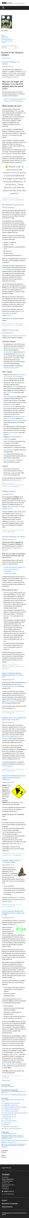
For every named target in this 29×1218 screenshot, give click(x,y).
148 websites (5, 1124)
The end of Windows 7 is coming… (14, 537)
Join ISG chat (4, 36)
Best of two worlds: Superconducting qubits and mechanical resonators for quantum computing (13, 1146)
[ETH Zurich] (7, 3)
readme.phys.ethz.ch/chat (11, 367)
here (20, 118)
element (9, 483)
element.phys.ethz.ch (14, 348)
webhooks (13, 437)
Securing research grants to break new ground (14, 1140)
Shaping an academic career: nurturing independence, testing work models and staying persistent (12, 1137)
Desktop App (11, 404)
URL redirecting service (10, 460)
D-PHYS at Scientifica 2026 (8, 1133)
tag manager (8, 450)
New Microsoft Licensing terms (13, 205)
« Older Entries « (6, 58)
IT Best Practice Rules (10, 573)
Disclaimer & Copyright (10, 1203)
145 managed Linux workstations (10, 1103)
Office (16, 323)
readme (6, 647)
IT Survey (3, 42)
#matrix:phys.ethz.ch (16, 480)
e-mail (18, 897)
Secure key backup (9, 406)
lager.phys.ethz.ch (7, 508)
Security (12, 198)
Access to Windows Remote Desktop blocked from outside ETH (12, 675)
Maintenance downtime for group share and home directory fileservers (13, 777)
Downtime (21, 530)
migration (7, 198)
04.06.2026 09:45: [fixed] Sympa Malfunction (13, 1094)
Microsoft (12, 323)
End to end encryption (10, 396)
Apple (8, 325)
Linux (20, 484)
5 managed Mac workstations (9, 1105)
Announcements (11, 484)
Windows (17, 198)
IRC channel (9, 901)
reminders (15, 432)
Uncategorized (20, 769)
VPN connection (10, 701)
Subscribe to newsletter (6, 39)
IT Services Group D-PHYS (19, 3)
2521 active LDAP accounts (9, 1120)
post (18, 920)
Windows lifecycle (13, 77)
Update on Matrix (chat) (10, 330)
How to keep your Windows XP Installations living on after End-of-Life (13, 913)
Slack (20, 437)
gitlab (10, 432)
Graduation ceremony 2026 (9, 1142)
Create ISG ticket (5, 38)
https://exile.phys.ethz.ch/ (9, 1064)
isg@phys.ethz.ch (7, 315)
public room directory (16, 420)
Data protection (7, 1207)
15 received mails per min (8, 1117)
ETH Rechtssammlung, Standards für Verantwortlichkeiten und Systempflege (14, 569)
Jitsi (5, 454)
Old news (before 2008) (6, 41)
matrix (13, 483)
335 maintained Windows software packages (13, 1107)
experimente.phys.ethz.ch (14, 506)
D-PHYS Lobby (10, 392)
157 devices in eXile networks (9, 1126)
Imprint (4, 1200)
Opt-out (14, 386)
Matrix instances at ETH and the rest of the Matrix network (15, 376)
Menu (3, 8)
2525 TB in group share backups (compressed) (14, 1113)
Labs (13, 447)
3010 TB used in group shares (9, 1111)
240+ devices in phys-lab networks (11, 1128)
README (23, 160)
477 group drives (6, 1122)
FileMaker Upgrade (9, 491)
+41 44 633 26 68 (9, 1194)
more (7, 434)
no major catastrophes (7, 1086)
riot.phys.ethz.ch (8, 352)
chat (6, 483)
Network (17, 711)
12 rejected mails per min (8, 1115)
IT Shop (9, 135)
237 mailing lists (6, 1119)
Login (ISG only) (6, 1168)
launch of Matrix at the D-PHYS (17, 335)
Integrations (7, 439)
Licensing (7, 323)
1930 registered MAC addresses (10, 1109)
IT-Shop (11, 616)
